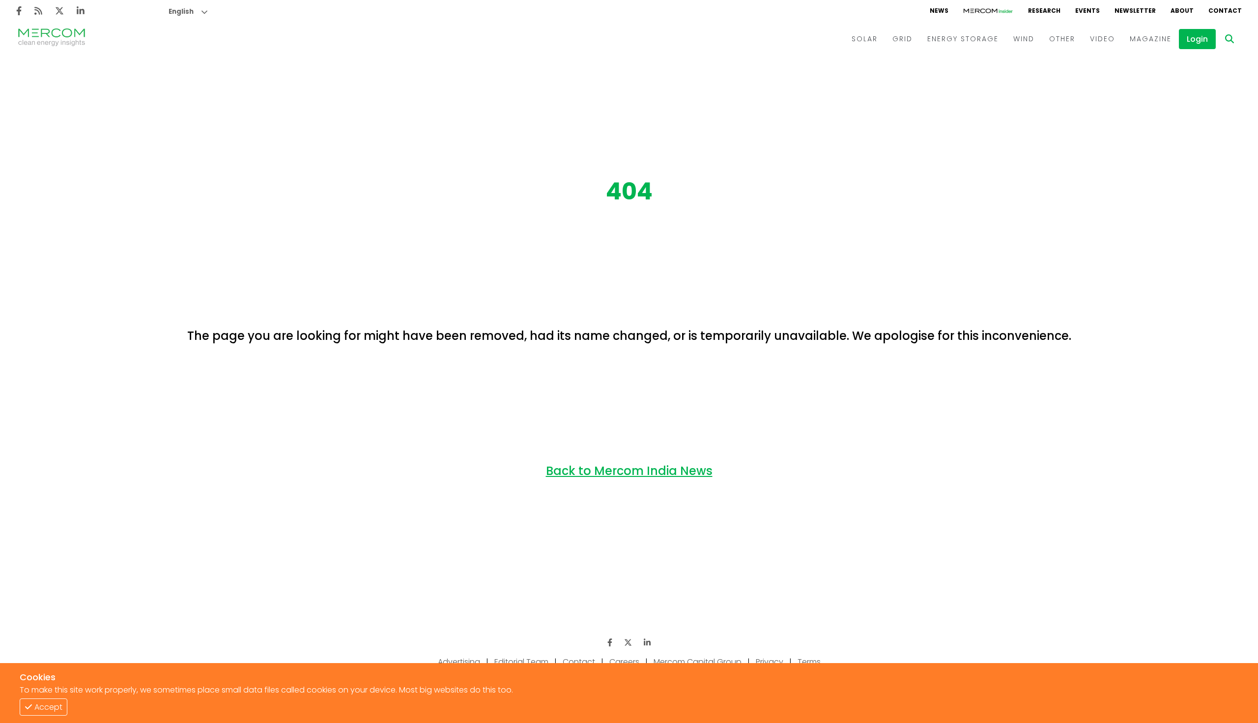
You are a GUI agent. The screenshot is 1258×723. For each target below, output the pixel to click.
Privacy (769, 661)
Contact (579, 661)
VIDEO (1102, 39)
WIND (1023, 39)
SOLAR (865, 39)
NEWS (939, 10)
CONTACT (1225, 10)
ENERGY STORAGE (963, 39)
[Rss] (38, 11)
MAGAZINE (1151, 39)
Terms (809, 661)
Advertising (459, 661)
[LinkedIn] (80, 11)
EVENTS (1087, 10)
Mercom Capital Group (698, 661)
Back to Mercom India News (629, 471)
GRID (902, 39)
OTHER (1062, 39)
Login (1197, 39)
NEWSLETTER (1135, 10)
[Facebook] (19, 11)
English (181, 11)
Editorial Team (521, 661)
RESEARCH (1044, 10)
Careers (624, 661)
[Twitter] (59, 11)
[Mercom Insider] (988, 11)
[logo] (51, 38)
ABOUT (1182, 10)
